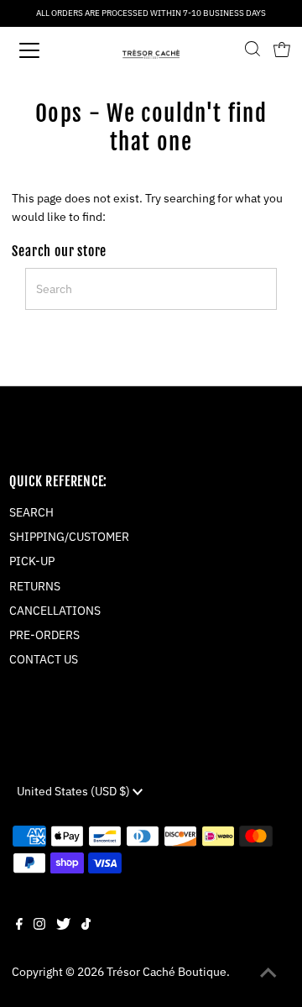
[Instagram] (39, 925)
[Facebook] (19, 925)
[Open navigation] (41, 50)
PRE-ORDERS (44, 634)
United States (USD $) (75, 791)
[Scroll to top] (268, 973)
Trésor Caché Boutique (166, 971)
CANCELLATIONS (55, 610)
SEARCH (31, 512)
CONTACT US (43, 659)
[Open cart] (281, 50)
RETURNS (34, 586)
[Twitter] (63, 925)
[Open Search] (252, 50)
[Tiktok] (86, 925)
